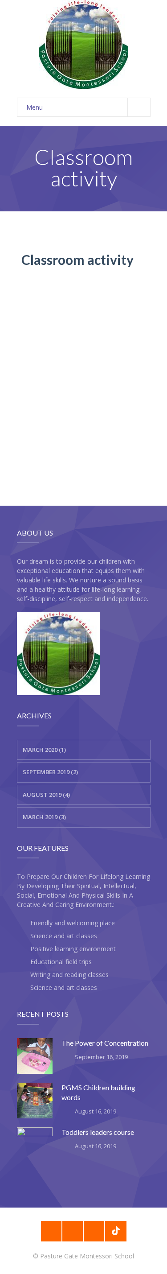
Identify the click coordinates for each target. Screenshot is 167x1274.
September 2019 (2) (50, 772)
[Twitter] (94, 1231)
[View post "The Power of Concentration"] (35, 1056)
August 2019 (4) (46, 795)
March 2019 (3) (44, 817)
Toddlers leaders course (97, 1132)
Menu (34, 107)
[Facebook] (51, 1231)
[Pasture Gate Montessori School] (83, 44)
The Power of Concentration (104, 1043)
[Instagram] (72, 1231)
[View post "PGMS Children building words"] (35, 1100)
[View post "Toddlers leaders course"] (35, 1145)
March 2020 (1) (44, 750)
